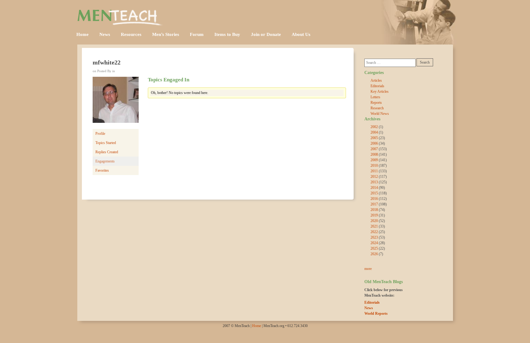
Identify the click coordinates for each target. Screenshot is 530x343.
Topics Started (105, 143)
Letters (375, 97)
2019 (374, 215)
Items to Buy (227, 34)
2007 (374, 149)
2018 (374, 210)
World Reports (376, 313)
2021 (374, 226)
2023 (374, 237)
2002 (374, 127)
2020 (374, 221)
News (104, 34)
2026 (374, 254)
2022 (374, 232)
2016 (374, 199)
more (368, 269)
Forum (197, 34)
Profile (100, 133)
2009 (374, 160)
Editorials (377, 86)
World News (380, 113)
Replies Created (106, 152)
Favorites (102, 170)
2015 (374, 193)
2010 (374, 165)
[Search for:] (390, 63)
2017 (374, 204)
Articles (376, 80)
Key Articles (380, 91)
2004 (374, 132)
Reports (376, 102)
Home (82, 34)
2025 (374, 248)
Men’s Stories (165, 34)
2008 (374, 154)
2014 (374, 187)
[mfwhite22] (116, 102)
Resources (131, 34)
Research (377, 108)
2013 (374, 182)
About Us (301, 34)
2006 (374, 143)
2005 (374, 138)
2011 (374, 171)
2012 (374, 176)
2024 (374, 243)
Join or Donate (266, 34)
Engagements (105, 161)
